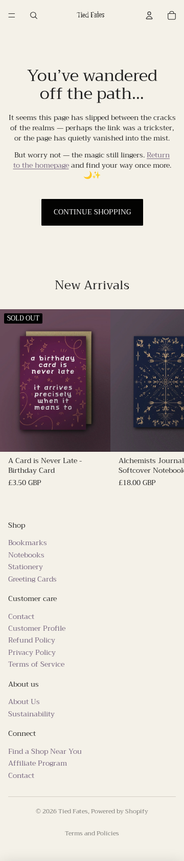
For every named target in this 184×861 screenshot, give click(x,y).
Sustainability (31, 713)
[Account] (149, 15)
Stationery (25, 566)
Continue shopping (92, 212)
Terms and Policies (92, 833)
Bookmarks (27, 542)
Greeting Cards (32, 578)
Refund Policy (31, 640)
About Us (24, 701)
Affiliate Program (37, 763)
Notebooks (26, 554)
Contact (21, 616)
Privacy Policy (32, 652)
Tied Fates (73, 811)
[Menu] (12, 15)
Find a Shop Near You (45, 751)
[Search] (33, 15)
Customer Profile (36, 628)
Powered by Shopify (119, 811)
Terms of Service (36, 664)
